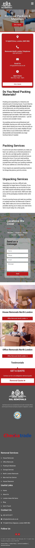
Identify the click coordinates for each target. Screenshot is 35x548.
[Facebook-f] (16, 534)
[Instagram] (19, 534)
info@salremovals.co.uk (17, 65)
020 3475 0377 (17, 53)
